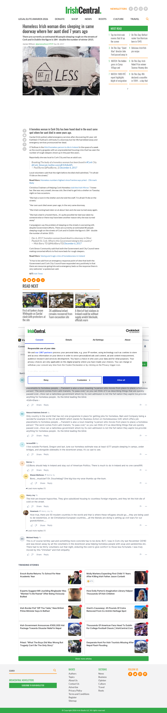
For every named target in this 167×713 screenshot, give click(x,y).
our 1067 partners (43, 352)
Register (73, 697)
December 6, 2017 (68, 167)
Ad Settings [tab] (98, 340)
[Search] (147, 19)
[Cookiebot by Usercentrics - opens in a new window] (128, 331)
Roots (101, 690)
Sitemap (72, 700)
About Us (73, 680)
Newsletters (118, 8)
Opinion (102, 680)
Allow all (121, 380)
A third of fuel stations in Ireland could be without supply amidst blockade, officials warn (87, 315)
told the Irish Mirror (80, 187)
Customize (82, 380)
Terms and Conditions (79, 694)
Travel (101, 687)
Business (102, 677)
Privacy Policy (75, 690)
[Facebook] (131, 9)
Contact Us (74, 683)
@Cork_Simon (38, 165)
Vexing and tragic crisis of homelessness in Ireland (63, 256)
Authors (72, 673)
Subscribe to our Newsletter (33, 685)
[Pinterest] (146, 9)
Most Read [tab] (116, 28)
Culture (102, 683)
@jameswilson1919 (44, 44)
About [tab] (127, 340)
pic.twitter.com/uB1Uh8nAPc (59, 165)
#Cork (89, 162)
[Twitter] (136, 9)
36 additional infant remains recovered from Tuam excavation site (60, 314)
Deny (46, 380)
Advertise (73, 687)
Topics (71, 677)
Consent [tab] (39, 340)
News (101, 673)
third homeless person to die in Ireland (61, 147)
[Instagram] (141, 9)
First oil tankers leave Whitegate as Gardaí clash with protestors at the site (34, 315)
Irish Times (38, 273)
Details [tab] (69, 340)
